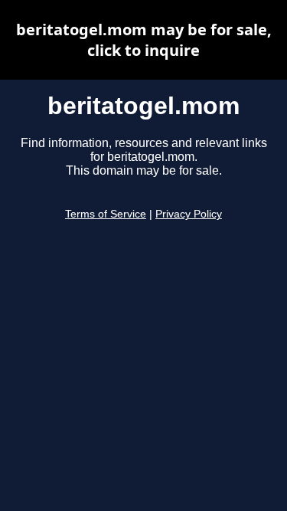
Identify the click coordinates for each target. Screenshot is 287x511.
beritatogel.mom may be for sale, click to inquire (144, 40)
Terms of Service (105, 214)
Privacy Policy (188, 214)
